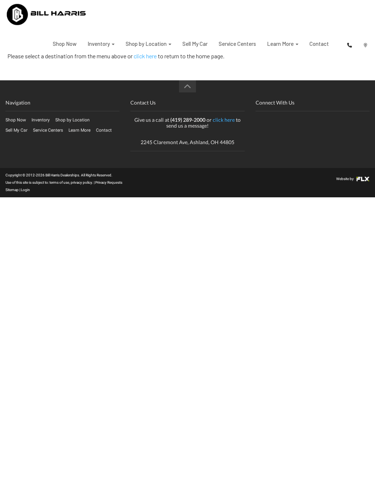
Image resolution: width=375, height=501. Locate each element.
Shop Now (65, 43)
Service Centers (237, 43)
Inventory (99, 43)
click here (224, 120)
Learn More (281, 43)
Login (25, 190)
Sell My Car (195, 43)
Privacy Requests (108, 182)
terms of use (59, 182)
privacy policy (81, 182)
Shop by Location (147, 43)
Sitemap (12, 190)
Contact (319, 43)
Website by (345, 179)
